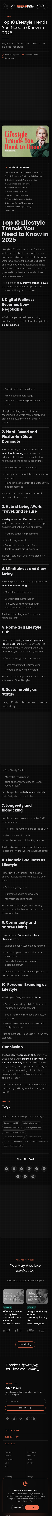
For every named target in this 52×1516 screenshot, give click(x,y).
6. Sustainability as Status (16, 191)
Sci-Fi (7, 1463)
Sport (29, 1459)
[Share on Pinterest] (29, 1169)
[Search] (12, 6)
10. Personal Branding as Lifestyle (18, 207)
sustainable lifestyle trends (13, 1137)
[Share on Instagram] (25, 1176)
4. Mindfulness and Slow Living (18, 184)
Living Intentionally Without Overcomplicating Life (37, 1316)
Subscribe (24, 1408)
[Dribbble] (14, 1418)
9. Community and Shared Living (19, 203)
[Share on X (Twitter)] (21, 1169)
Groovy (8, 1456)
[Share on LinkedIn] (6, 1169)
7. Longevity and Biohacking (17, 195)
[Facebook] (20, 1418)
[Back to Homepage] (25, 6)
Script (7, 1466)
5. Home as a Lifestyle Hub (16, 188)
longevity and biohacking (13, 1141)
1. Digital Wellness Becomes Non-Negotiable (23, 172)
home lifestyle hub (34, 1137)
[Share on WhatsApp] (37, 1169)
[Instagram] (27, 1418)
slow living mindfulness (33, 1128)
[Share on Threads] (33, 1176)
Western (30, 1463)
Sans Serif (9, 1459)
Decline (17, 1507)
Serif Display (32, 1452)
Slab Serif (31, 1456)
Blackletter (9, 1452)
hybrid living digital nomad (14, 1132)
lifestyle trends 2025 (11, 1123)
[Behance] (7, 1418)
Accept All (32, 1507)
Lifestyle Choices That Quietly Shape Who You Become (12, 1316)
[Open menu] (6, 6)
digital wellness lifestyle (31, 1123)
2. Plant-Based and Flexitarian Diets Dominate (24, 176)
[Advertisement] (26, 93)
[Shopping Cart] (38, 6)
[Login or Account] (43, 6)
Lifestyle (30, 1477)
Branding (8, 1477)
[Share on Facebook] (14, 1169)
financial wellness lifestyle (36, 1141)
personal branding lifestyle (13, 1146)
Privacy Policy (29, 1501)
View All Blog (25, 1344)
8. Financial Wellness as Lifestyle (18, 199)
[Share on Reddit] (44, 1169)
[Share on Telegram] (18, 1176)
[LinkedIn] (33, 1418)
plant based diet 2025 (12, 1128)
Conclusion (9, 210)
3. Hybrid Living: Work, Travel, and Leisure (21, 180)
